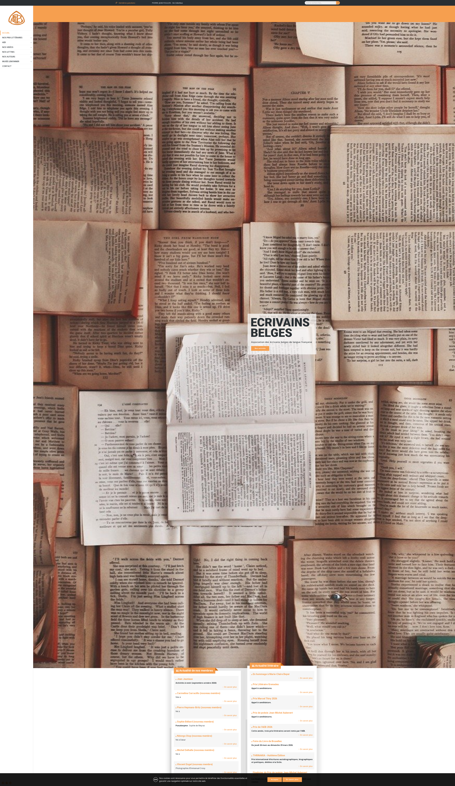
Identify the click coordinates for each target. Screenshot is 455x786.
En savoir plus (292, 779)
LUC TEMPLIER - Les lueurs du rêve (151, 3)
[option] (219, 3)
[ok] (338, 3)
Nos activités (260, 348)
